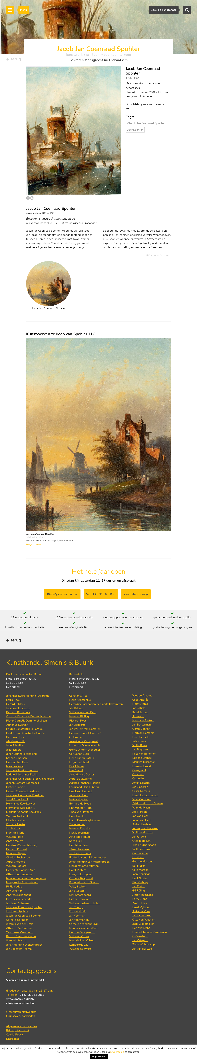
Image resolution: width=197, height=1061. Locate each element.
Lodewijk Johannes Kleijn (21, 774)
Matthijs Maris (15, 832)
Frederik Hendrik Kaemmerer (87, 857)
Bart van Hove (15, 737)
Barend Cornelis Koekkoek (22, 791)
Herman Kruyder (79, 828)
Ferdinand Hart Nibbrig (84, 787)
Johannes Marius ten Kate (22, 770)
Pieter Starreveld (80, 899)
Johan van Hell (78, 795)
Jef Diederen (140, 787)
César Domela (141, 791)
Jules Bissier (140, 741)
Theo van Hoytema (81, 812)
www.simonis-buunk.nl (20, 999)
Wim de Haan (141, 807)
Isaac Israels (76, 816)
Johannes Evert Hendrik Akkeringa (27, 696)
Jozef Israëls (13, 749)
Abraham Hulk (15, 741)
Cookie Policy (14, 1034)
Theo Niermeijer (79, 849)
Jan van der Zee (142, 949)
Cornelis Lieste (15, 824)
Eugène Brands (142, 758)
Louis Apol (13, 700)
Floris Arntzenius (80, 700)
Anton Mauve (14, 841)
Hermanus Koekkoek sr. (21, 803)
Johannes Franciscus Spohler (24, 907)
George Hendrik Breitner (85, 733)
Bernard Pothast (16, 849)
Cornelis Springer (17, 920)
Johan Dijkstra (141, 783)
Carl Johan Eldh (79, 754)
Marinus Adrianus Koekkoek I (24, 812)
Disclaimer (12, 1039)
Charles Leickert (16, 820)
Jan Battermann (142, 724)
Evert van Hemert (80, 791)
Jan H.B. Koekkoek (17, 799)
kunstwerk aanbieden (21, 1016)
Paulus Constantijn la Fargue (24, 729)
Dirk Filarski (76, 766)
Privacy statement (17, 1030)
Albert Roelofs (15, 862)
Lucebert (138, 857)
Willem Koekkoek (17, 816)
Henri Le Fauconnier (145, 795)
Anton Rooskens (142, 895)
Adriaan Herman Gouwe (147, 803)
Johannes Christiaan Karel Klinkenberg (30, 779)
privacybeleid (117, 1051)
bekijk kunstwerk (34, 544)
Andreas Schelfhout (18, 895)
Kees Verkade (77, 911)
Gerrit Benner (141, 729)
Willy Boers (139, 745)
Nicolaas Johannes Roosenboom (26, 878)
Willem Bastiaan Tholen (84, 903)
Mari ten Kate (14, 766)
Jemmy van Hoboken (145, 828)
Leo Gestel (76, 770)
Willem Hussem (142, 832)
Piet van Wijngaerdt (82, 932)
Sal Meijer (138, 866)
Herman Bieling (79, 716)
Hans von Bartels (143, 720)
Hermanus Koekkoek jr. (20, 808)
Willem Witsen (79, 936)
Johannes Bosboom (18, 708)
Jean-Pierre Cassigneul (83, 741)
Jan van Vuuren (141, 915)
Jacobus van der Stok (19, 924)
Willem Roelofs (16, 866)
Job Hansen (139, 812)
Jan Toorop (76, 907)
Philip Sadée (14, 886)
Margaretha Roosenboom (22, 882)
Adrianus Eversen (17, 725)
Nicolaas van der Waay (83, 928)
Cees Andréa (140, 700)
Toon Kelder (77, 824)
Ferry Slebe (139, 899)
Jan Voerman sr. (79, 920)
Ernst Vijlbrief (141, 907)
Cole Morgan (140, 870)
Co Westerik (140, 936)
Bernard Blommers (18, 712)
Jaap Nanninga (141, 874)
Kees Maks (75, 841)
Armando (138, 716)
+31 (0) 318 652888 (101, 594)
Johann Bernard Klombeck (22, 783)
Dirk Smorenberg (80, 895)
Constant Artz (78, 696)
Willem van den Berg (82, 712)
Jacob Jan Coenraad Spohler (23, 915)
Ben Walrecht (141, 928)
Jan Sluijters (76, 891)
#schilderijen (135, 130)
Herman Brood (141, 766)
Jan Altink (138, 708)
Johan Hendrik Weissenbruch (24, 945)
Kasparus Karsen (16, 758)
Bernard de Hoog (80, 803)
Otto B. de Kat (141, 841)
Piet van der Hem (80, 808)
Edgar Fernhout (79, 762)
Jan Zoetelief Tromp (19, 949)
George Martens (142, 861)
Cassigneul (139, 770)
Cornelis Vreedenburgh (83, 924)
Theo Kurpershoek (144, 845)
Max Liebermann (79, 832)
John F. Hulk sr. (15, 745)
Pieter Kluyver (15, 787)
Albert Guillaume (80, 779)
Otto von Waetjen (143, 919)
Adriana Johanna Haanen (84, 783)
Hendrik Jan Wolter (81, 940)
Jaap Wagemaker (143, 924)
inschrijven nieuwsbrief (21, 1012)
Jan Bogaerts (77, 725)
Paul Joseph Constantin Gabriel (26, 733)
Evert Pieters (77, 870)
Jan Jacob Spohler (17, 911)
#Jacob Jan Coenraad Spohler (146, 123)
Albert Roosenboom (19, 874)
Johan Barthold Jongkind (21, 754)
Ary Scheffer (14, 891)
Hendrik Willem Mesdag (21, 845)
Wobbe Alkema (142, 695)
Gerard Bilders (15, 704)
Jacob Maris (13, 828)
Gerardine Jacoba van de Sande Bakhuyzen (96, 704)
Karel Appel (140, 712)
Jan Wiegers (140, 940)
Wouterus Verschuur (19, 932)
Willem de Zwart (80, 949)
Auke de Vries (141, 911)
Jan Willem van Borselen (85, 729)
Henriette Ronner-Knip (20, 870)
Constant (138, 774)
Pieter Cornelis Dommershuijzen (26, 720)
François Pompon (80, 874)
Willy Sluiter (77, 886)
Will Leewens (141, 849)
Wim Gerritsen (141, 799)
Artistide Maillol (79, 837)
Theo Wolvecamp (143, 944)
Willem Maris (14, 837)
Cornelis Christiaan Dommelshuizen (28, 716)
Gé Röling (138, 890)
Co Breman (76, 737)
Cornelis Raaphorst (81, 878)
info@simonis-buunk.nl (20, 1003)
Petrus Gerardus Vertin (21, 936)
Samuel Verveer (16, 940)
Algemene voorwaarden (21, 1026)
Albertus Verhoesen (19, 928)
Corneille (138, 778)
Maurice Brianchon (143, 762)
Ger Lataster (140, 853)
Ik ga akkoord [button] (98, 1056)
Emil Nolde (139, 878)
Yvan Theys (139, 903)
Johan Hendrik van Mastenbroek (89, 862)
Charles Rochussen (18, 857)
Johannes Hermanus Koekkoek (25, 795)
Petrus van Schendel (19, 899)
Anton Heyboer (142, 824)
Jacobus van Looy (80, 853)
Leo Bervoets (140, 737)
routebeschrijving (136, 594)
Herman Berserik (143, 733)
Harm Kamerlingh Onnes (84, 820)
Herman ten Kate (17, 762)
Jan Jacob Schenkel (18, 903)
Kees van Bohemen (144, 753)
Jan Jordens (139, 836)
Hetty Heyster (78, 799)
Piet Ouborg (140, 882)
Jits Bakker (76, 708)
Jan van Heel (140, 816)
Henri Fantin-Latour (81, 758)
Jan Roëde (138, 886)
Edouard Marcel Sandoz (84, 882)
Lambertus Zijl (78, 945)
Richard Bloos (77, 720)
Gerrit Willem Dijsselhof (84, 749)
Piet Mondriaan (78, 845)
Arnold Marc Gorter (81, 774)
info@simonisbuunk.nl (64, 594)
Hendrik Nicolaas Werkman (149, 932)
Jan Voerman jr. (78, 915)
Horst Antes (140, 704)
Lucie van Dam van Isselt (84, 745)
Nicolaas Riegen (16, 853)
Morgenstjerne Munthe (84, 866)
